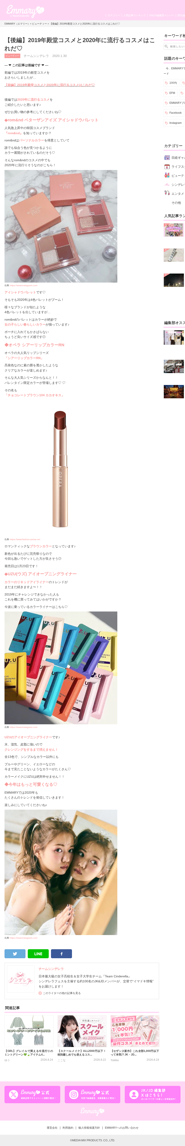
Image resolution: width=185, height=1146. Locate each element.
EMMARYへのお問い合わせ (122, 1127)
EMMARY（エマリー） (17, 23)
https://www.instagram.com (23, 285)
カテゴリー (114, 15)
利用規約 (67, 1127)
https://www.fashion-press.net (25, 539)
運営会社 (52, 1127)
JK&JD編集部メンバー (161, 15)
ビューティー (39, 23)
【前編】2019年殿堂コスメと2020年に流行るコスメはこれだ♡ (50, 85)
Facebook (175, 112)
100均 (173, 82)
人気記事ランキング (134, 15)
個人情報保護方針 (89, 1127)
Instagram (175, 123)
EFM (172, 93)
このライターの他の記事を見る (62, 993)
